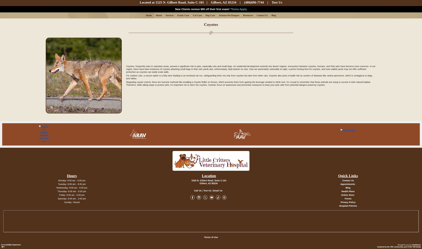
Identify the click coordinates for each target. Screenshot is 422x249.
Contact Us (262, 15)
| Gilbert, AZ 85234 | (214, 2)
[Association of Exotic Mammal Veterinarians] (357, 134)
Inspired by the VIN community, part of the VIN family (399, 247)
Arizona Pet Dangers (229, 15)
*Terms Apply (238, 9)
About (159, 15)
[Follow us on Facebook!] (192, 197)
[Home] (211, 161)
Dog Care (210, 15)
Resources (248, 15)
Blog (273, 15)
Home (149, 15)
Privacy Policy (348, 202)
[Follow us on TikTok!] (218, 197)
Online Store (347, 195)
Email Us (217, 190)
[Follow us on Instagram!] (199, 197)
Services (170, 15)
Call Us (198, 190)
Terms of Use (211, 237)
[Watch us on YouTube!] (211, 197)
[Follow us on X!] (205, 197)
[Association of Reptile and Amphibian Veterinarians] (138, 134)
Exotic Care (183, 15)
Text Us (277, 2)
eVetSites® (416, 245)
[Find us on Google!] (224, 197)
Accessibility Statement (11, 245)
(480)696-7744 (254, 2)
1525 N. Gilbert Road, (171, 2)
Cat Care (197, 15)
